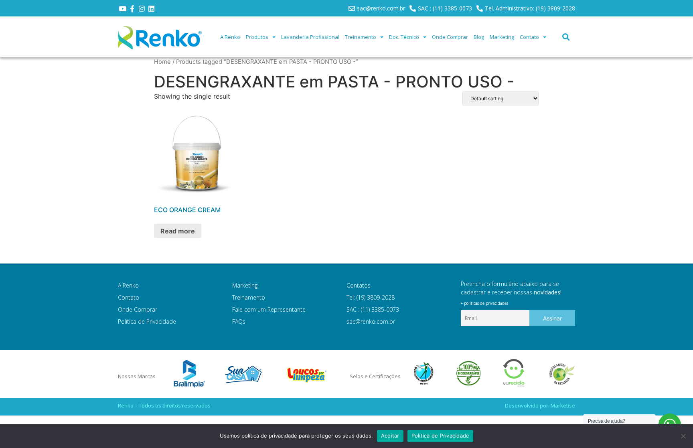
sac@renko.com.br (370, 321)
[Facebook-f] (132, 9)
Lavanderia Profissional (310, 37)
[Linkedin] (151, 9)
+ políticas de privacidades (484, 303)
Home (162, 61)
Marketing (502, 37)
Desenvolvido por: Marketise (540, 405)
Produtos (257, 37)
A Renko (230, 37)
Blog (479, 37)
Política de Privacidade (147, 321)
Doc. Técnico (404, 37)
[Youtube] (123, 9)
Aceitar (390, 435)
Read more (177, 231)
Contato (529, 37)
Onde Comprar (450, 37)
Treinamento (360, 37)
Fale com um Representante (269, 309)
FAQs (238, 321)
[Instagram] (142, 9)
